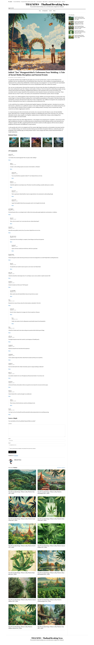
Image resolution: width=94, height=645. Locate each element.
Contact (63, 1)
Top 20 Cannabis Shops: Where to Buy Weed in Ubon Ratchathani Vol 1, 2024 (51, 573)
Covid (50, 10)
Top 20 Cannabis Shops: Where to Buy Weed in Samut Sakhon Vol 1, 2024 (22, 600)
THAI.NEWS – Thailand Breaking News (47, 4)
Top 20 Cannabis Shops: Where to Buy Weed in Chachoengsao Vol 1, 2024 (49, 600)
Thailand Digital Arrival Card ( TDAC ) (28, 1)
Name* (9, 438)
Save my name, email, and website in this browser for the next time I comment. (23, 448)
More (54, 10)
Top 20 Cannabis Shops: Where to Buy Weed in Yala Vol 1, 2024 (51, 627)
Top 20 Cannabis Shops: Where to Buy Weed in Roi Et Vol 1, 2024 (21, 546)
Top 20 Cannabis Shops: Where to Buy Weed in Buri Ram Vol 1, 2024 (21, 573)
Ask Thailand (39, 1)
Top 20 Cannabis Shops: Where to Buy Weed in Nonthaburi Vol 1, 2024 (49, 492)
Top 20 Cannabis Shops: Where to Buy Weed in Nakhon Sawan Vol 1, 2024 (20, 627)
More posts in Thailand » (61, 467)
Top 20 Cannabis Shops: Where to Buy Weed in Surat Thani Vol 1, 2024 (21, 519)
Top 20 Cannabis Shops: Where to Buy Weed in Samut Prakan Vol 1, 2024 (51, 546)
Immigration (45, 10)
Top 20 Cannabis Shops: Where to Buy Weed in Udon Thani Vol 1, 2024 (51, 519)
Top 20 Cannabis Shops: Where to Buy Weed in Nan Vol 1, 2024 (21, 492)
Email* (9, 442)
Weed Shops (45, 1)
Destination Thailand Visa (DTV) (55, 1)
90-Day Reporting (16, 1)
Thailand (16, 455)
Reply (9, 160)
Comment (10, 423)
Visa (40, 10)
